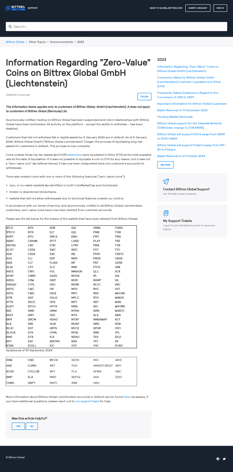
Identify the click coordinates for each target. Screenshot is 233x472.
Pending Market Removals (175, 116)
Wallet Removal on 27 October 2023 (181, 156)
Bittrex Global (15, 42)
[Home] (15, 8)
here (127, 397)
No (31, 426)
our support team (87, 401)
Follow (144, 96)
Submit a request (198, 8)
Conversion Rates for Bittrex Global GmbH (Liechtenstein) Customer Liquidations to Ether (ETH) (189, 82)
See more (165, 165)
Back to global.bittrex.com (166, 8)
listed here (74, 154)
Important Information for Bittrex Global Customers (192, 103)
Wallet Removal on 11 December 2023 (182, 110)
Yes (18, 426)
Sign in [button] (220, 8)
